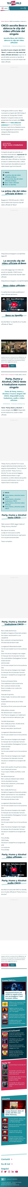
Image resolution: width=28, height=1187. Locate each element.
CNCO (12, 366)
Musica (7, 21)
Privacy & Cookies (16, 1182)
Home (2, 21)
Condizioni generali (6, 1182)
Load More (14, 973)
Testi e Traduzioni (10, 374)
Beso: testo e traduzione (13, 145)
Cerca (22, 8)
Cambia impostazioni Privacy (8, 1183)
